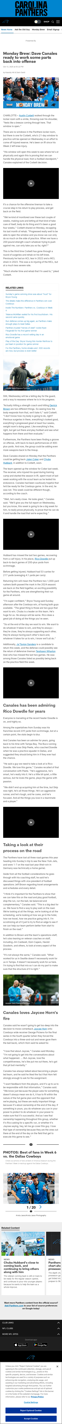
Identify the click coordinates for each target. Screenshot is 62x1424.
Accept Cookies (31, 1418)
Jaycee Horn (40, 1028)
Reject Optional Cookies (31, 1410)
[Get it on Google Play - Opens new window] (40, 1346)
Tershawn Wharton (46, 651)
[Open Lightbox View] (31, 1194)
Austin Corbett (26, 115)
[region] (31, 1393)
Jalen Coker (32, 459)
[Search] (53, 22)
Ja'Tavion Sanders (26, 644)
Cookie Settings (31, 1402)
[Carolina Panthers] (31, 1358)
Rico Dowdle (41, 558)
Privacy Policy (37, 1397)
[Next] (40, 1207)
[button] (31, 183)
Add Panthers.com (14, 1305)
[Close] (57, 1366)
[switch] (37, 22)
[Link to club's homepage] (5, 20)
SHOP (46, 21)
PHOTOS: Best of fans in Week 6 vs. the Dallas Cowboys (29, 1154)
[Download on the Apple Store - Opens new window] (20, 1345)
